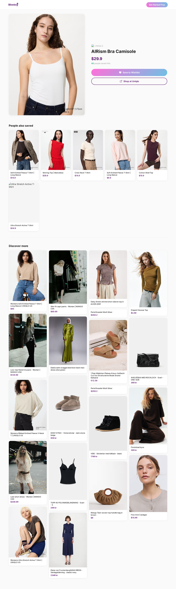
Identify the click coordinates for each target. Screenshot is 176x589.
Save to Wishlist (131, 72)
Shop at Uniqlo (131, 81)
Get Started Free (157, 5)
